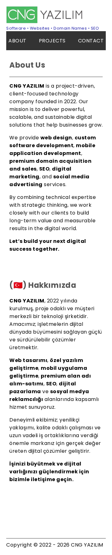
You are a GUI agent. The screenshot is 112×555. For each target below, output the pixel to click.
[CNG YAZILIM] (45, 21)
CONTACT (91, 40)
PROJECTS (52, 40)
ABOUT (17, 40)
